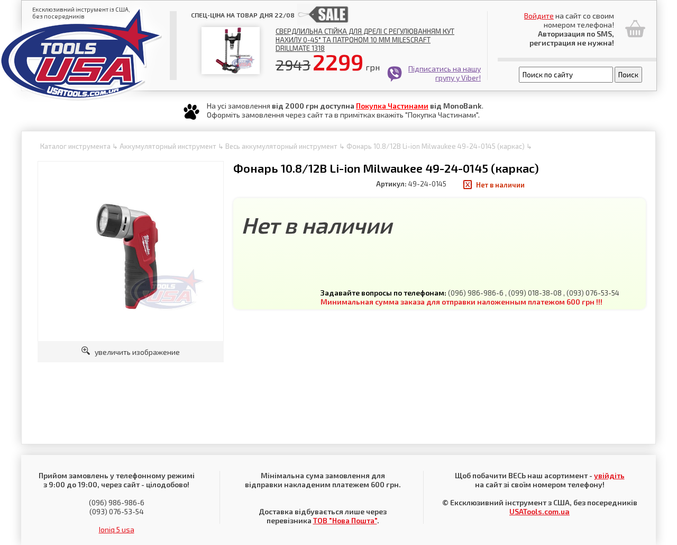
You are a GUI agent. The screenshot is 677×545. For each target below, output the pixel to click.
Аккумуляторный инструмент (168, 146)
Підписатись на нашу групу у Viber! (444, 73)
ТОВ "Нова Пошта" (345, 520)
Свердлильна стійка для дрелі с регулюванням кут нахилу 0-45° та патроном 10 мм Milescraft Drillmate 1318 (365, 39)
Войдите (539, 15)
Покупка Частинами (392, 105)
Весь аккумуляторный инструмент (281, 146)
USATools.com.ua (539, 511)
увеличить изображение (135, 351)
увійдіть (609, 475)
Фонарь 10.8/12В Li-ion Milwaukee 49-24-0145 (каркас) (435, 146)
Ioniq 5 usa (116, 529)
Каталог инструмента (75, 146)
